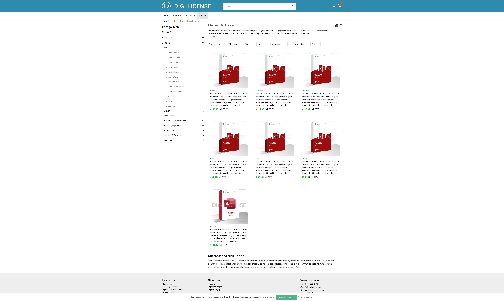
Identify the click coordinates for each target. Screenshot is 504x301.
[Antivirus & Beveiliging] (203, 135)
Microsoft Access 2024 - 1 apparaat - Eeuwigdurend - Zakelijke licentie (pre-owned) (229, 231)
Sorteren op (215, 44)
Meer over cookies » (305, 297)
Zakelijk (202, 15)
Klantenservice (168, 284)
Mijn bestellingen (215, 286)
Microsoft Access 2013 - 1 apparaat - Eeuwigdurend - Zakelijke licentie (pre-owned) (229, 163)
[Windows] (203, 140)
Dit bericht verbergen (287, 297)
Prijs (314, 44)
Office (180, 21)
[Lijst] (340, 25)
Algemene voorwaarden (172, 289)
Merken (213, 15)
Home (164, 21)
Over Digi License (169, 286)
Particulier (190, 15)
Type (247, 44)
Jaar (260, 44)
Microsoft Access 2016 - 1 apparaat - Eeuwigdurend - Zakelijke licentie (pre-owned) (321, 95)
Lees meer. (212, 36)
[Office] (203, 48)
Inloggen (211, 284)
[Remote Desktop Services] (203, 120)
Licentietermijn (296, 44)
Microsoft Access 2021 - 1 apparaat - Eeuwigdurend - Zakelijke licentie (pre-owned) (229, 95)
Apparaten (275, 44)
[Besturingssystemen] (203, 125)
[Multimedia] (203, 130)
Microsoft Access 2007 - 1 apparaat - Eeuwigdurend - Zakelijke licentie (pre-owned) (321, 163)
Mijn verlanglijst (214, 289)
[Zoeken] (292, 6)
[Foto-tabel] (336, 25)
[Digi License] (186, 6)
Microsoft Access (192, 21)
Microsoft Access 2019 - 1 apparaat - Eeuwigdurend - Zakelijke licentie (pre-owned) (275, 95)
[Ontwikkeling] (203, 116)
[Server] (203, 111)
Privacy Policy (168, 292)
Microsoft (177, 15)
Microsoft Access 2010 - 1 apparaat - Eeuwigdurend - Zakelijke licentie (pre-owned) (275, 163)
